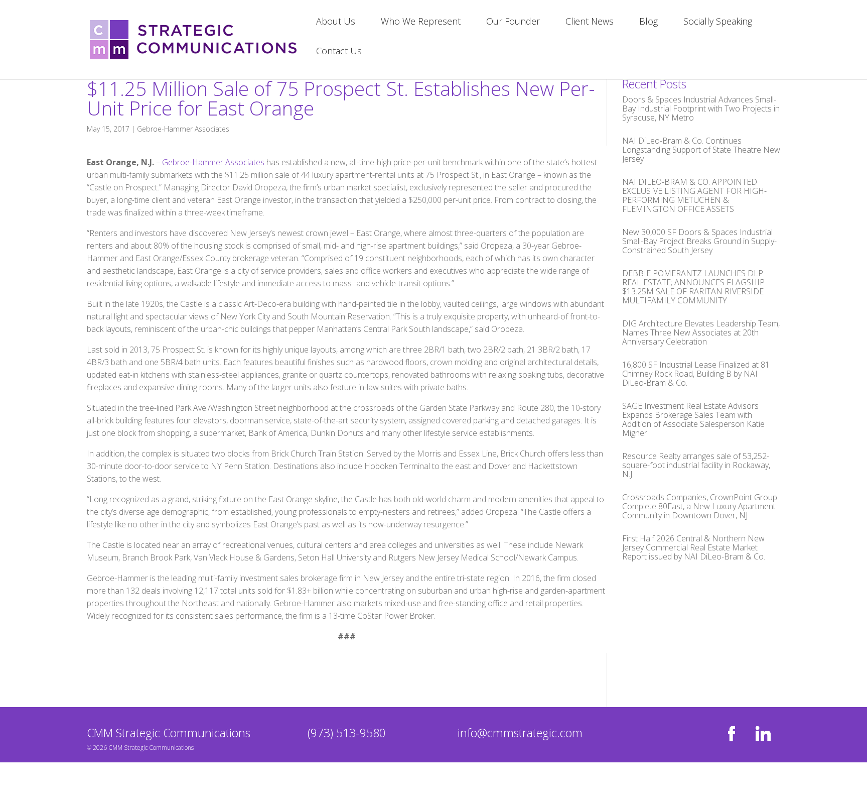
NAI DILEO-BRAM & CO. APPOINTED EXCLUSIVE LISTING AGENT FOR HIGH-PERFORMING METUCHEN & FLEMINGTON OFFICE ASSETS (694, 195)
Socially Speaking (717, 22)
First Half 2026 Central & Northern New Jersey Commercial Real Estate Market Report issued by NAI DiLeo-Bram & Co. (693, 547)
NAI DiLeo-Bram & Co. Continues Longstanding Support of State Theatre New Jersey (701, 149)
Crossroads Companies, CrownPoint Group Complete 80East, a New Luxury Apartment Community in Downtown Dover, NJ (699, 506)
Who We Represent (421, 22)
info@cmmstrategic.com (520, 733)
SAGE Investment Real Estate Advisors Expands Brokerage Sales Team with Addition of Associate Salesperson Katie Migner (693, 419)
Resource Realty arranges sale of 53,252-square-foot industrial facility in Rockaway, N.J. (696, 465)
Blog (648, 22)
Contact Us (339, 52)
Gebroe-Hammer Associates (183, 129)
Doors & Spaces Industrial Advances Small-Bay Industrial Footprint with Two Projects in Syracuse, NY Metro (701, 108)
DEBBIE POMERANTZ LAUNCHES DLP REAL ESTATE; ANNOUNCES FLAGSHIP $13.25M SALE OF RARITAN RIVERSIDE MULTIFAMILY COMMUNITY (693, 287)
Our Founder (513, 22)
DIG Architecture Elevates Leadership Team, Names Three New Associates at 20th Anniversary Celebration (701, 332)
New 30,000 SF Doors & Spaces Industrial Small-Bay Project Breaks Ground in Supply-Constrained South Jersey (699, 241)
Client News (589, 22)
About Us (335, 22)
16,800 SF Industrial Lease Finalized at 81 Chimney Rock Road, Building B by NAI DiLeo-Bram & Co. (696, 373)
